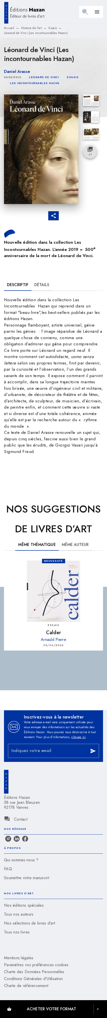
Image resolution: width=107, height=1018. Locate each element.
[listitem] (8, 839)
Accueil (9, 28)
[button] (44, 77)
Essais (53, 28)
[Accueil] (25, 12)
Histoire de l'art (31, 28)
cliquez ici (78, 737)
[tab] (17, 285)
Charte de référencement (26, 985)
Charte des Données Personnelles (34, 972)
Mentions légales (18, 958)
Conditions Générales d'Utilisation (33, 979)
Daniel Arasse (17, 71)
